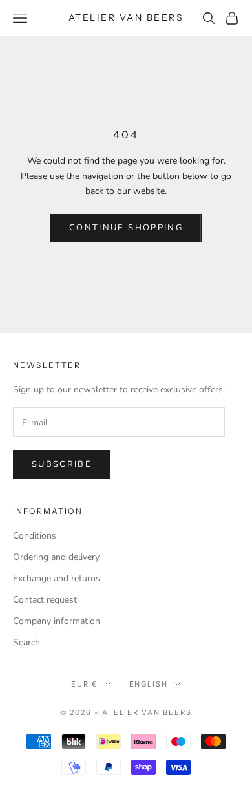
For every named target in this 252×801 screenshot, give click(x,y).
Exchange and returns (56, 578)
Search (26, 642)
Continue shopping (126, 227)
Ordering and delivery (56, 557)
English (149, 684)
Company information (56, 621)
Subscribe (62, 464)
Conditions (34, 535)
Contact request (45, 599)
